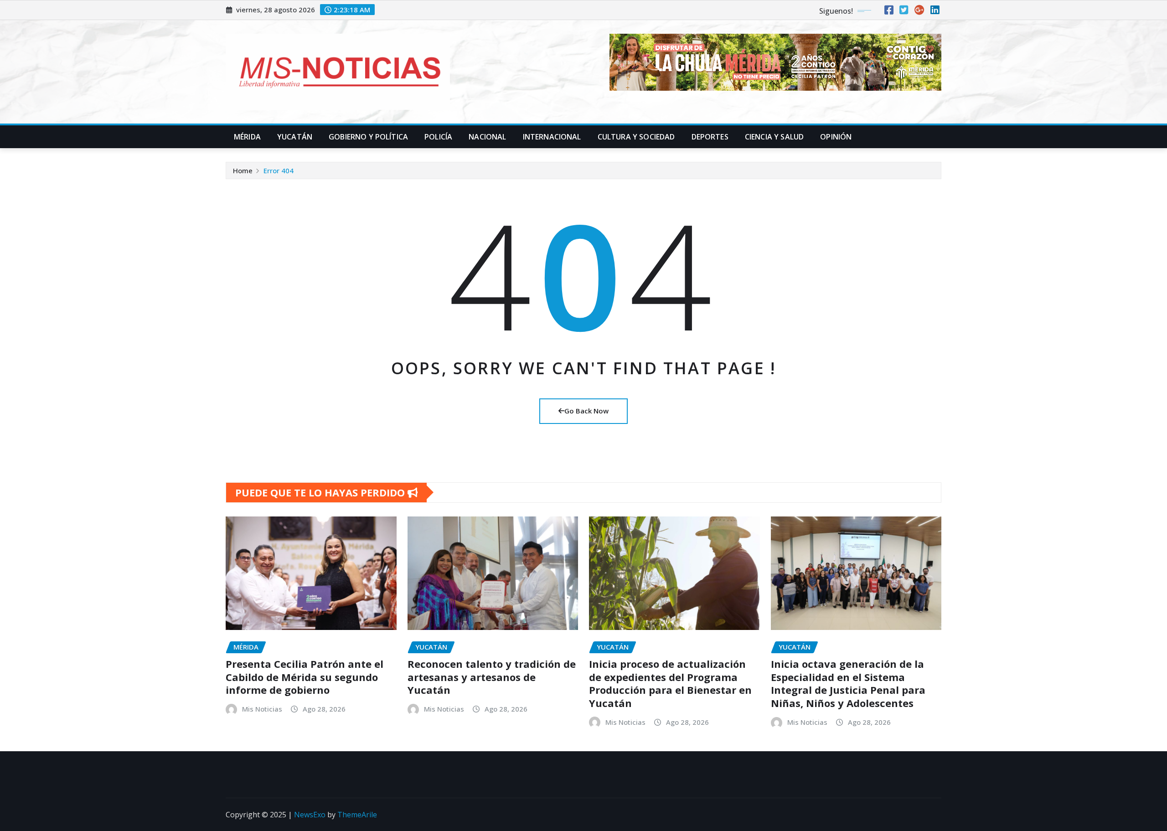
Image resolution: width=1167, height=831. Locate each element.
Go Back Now (586, 410)
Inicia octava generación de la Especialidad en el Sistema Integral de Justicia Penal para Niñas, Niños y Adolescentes (848, 683)
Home (243, 170)
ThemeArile (357, 815)
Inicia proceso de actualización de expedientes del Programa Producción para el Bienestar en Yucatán (670, 683)
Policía (438, 137)
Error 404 (278, 170)
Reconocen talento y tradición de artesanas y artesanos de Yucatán (492, 677)
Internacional (552, 137)
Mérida (247, 137)
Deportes (710, 137)
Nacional (487, 137)
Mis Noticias (262, 708)
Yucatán (294, 137)
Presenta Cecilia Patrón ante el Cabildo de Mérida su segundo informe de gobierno (304, 677)
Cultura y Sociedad (636, 137)
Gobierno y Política (368, 137)
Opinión (836, 137)
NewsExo (309, 815)
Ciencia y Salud (774, 137)
